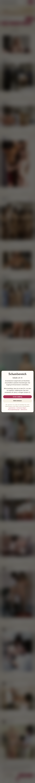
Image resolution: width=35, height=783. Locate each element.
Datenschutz (24, 409)
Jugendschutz (11, 408)
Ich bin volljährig (17, 396)
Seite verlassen (17, 400)
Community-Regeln (21, 408)
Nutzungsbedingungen (14, 409)
